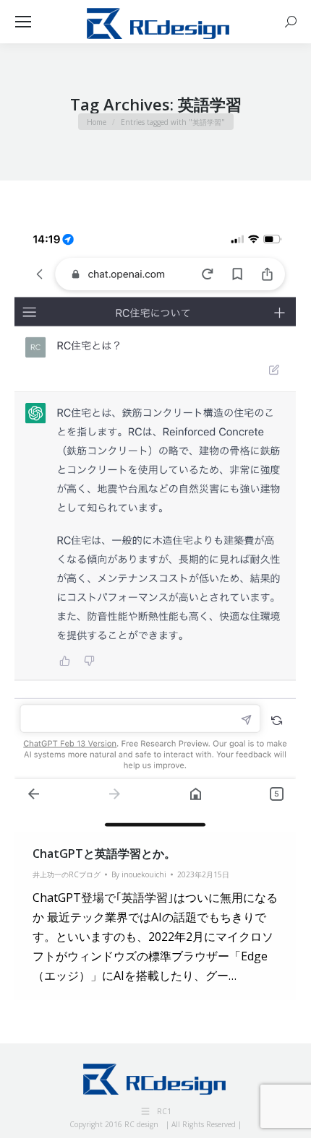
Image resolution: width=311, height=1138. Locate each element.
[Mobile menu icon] (23, 21)
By (138, 874)
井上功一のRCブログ (67, 874)
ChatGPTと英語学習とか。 (104, 853)
